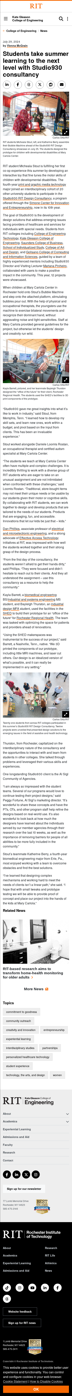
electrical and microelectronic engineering (33, 530)
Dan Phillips (11, 528)
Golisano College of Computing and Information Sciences (36, 254)
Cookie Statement (15, 1381)
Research (9, 1152)
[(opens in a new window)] (7, 1174)
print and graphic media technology (42, 184)
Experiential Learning (17, 1129)
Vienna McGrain (17, 45)
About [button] (7, 1113)
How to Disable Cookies (46, 1381)
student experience (17, 1066)
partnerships (50, 1048)
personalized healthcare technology (27, 1057)
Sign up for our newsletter (24, 1189)
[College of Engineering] (28, 1101)
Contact (8, 1160)
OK (36, 1389)
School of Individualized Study (23, 247)
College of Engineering (21, 31)
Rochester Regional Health (35, 618)
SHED (7, 613)
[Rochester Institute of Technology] (36, 6)
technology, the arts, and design (25, 1075)
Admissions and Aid (16, 1137)
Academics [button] (10, 1121)
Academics (10, 1255)
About (7, 1248)
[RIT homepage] (31, 1234)
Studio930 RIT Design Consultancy (27, 198)
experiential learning (18, 1039)
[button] (5, 19)
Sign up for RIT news (22, 1323)
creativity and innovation (21, 1030)
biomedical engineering (41, 595)
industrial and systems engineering (31, 599)
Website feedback (20, 1311)
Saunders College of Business (42, 243)
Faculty (8, 1145)
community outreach (18, 1021)
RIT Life (50, 1255)
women (57, 1075)
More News (34, 989)
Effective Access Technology (39, 538)
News (43, 31)
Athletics (51, 1263)
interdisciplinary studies (20, 1048)
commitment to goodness (21, 1012)
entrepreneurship (54, 1030)
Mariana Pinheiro (55, 266)
